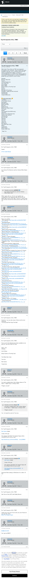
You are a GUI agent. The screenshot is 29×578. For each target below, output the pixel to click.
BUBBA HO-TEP (5, 530)
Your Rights (6, 558)
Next (25, 53)
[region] (14, 563)
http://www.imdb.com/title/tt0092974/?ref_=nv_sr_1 (13, 254)
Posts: (19, 62)
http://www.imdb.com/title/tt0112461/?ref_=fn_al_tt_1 (13, 223)
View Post (19, 190)
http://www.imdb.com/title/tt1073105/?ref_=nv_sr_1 (13, 240)
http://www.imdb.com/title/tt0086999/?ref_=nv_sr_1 (13, 237)
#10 (27, 426)
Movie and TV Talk (19, 14)
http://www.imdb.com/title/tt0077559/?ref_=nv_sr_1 (13, 256)
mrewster (9, 57)
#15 (27, 546)
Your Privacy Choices (14, 571)
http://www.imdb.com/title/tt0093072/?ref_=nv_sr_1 (13, 258)
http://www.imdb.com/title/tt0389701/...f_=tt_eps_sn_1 (14, 299)
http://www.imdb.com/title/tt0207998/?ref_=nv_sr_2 (13, 230)
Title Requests (5, 16)
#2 (27, 144)
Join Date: (9, 62)
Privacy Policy (5, 555)
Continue (14, 575)
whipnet (9, 307)
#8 (27, 377)
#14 (27, 528)
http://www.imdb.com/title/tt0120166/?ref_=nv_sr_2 (13, 286)
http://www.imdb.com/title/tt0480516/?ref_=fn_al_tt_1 (13, 247)
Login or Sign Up (23, 5)
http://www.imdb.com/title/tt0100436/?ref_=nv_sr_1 (13, 282)
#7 (27, 338)
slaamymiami (10, 206)
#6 (27, 315)
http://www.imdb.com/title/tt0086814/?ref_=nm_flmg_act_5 (10, 292)
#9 (27, 399)
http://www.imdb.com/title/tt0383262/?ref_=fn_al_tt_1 (13, 244)
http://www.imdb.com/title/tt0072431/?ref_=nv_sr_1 (13, 301)
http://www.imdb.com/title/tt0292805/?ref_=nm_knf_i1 (14, 268)
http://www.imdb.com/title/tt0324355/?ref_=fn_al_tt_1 (13, 294)
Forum (13, 14)
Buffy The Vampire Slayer (7, 515)
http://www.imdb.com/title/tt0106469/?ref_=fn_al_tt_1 (13, 233)
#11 (27, 453)
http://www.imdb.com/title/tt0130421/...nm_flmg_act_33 (14, 289)
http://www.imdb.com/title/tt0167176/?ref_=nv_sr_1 (13, 263)
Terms (5, 554)
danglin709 (10, 330)
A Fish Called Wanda (6, 151)
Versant (14, 552)
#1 (27, 65)
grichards (9, 481)
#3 (27, 165)
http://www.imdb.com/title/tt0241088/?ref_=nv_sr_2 (13, 251)
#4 (27, 184)
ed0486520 (10, 157)
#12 (27, 489)
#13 (27, 508)
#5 (27, 214)
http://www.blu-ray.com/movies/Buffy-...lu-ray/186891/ (13, 439)
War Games (4, 431)
